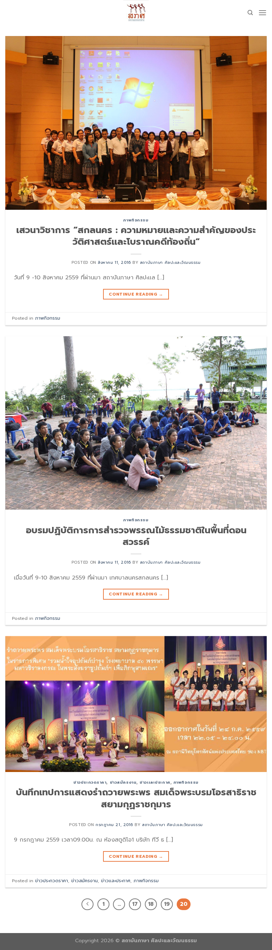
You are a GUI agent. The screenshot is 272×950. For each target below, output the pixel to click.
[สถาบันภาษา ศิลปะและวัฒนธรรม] (136, 12)
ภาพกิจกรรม (135, 220)
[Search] (250, 12)
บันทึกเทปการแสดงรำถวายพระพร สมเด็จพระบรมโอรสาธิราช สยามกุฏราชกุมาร (136, 798)
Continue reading (136, 294)
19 (167, 904)
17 (135, 904)
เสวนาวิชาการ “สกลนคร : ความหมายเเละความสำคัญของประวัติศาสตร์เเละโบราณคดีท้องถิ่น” (136, 236)
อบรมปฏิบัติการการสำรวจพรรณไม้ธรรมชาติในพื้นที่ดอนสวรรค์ (136, 536)
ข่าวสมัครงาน (123, 782)
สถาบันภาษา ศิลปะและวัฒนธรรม (170, 263)
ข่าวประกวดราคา (89, 782)
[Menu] (262, 12)
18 (151, 904)
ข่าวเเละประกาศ (155, 782)
